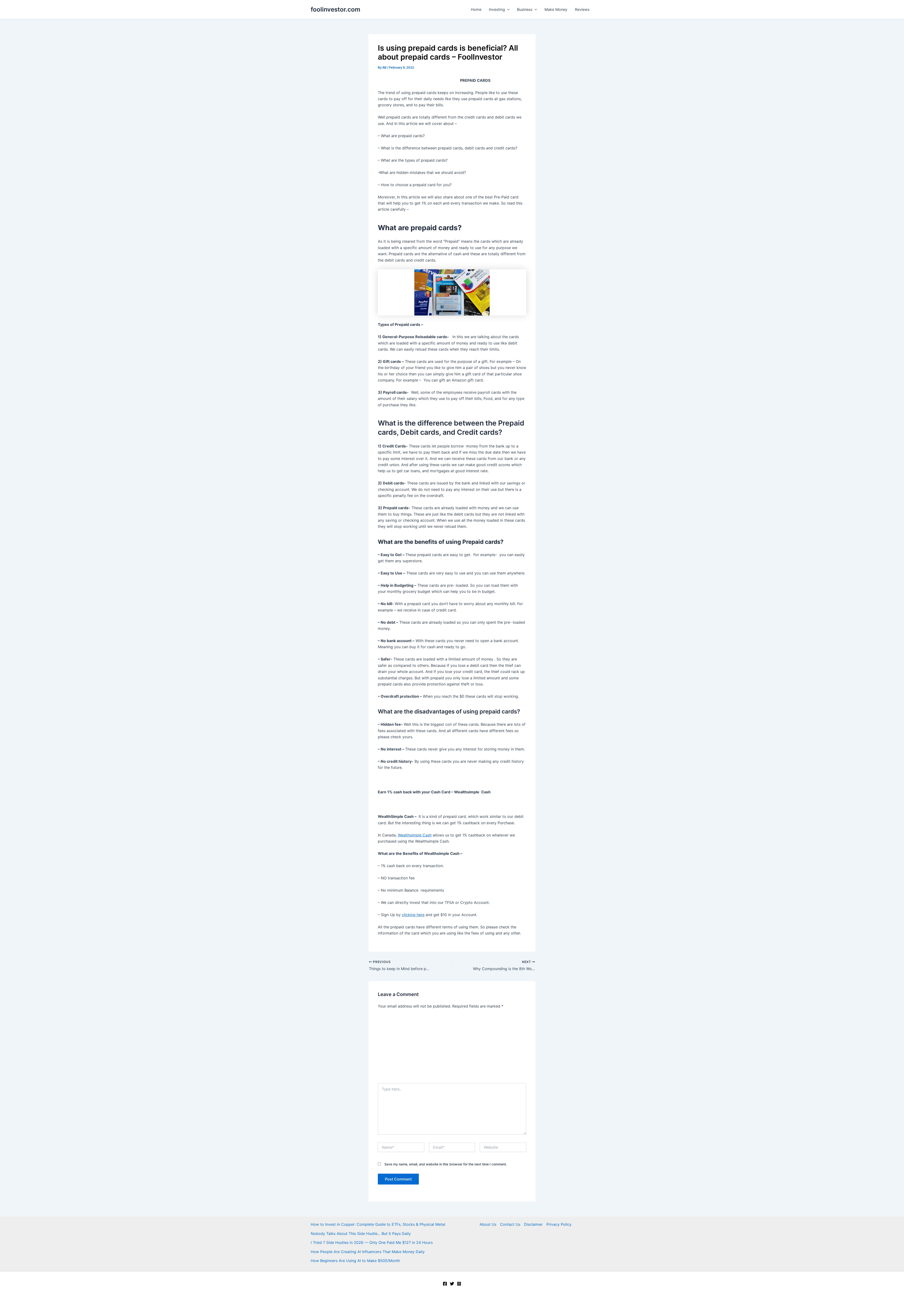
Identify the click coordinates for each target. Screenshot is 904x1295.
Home (476, 9)
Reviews (582, 9)
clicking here (413, 914)
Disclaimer (533, 1224)
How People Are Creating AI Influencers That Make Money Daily (368, 1251)
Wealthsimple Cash (415, 835)
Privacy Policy (559, 1224)
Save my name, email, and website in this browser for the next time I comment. (445, 1164)
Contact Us (510, 1224)
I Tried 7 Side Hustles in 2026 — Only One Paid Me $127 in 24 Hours (372, 1242)
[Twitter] (452, 1284)
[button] (507, 9)
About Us (488, 1224)
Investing (497, 9)
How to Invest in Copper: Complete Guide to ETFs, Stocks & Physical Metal (378, 1224)
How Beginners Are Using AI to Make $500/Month (355, 1260)
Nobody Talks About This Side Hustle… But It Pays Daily (361, 1233)
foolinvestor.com (335, 9)
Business (524, 9)
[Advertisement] (452, 1048)
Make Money (556, 9)
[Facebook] (445, 1284)
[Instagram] (459, 1284)
